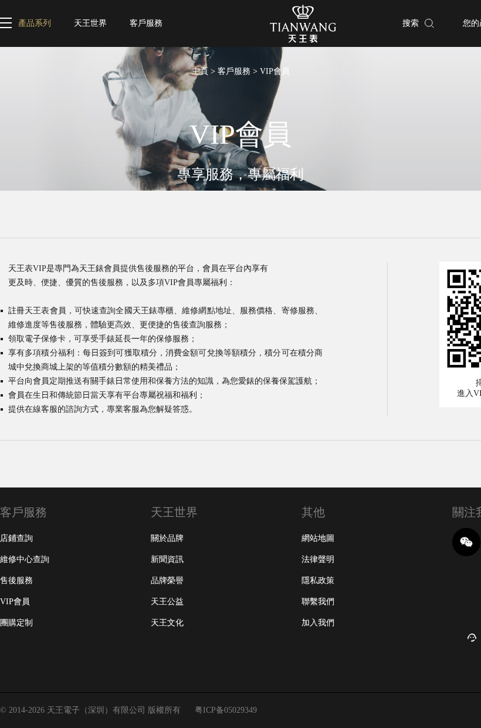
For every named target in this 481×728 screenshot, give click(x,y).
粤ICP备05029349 (226, 710)
